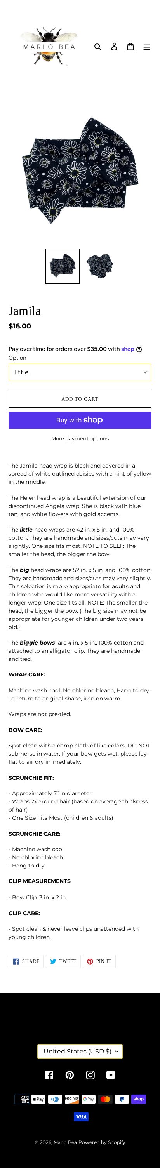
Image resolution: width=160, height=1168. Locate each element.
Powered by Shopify (101, 1142)
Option (17, 358)
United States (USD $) (77, 1051)
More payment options (80, 438)
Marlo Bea (65, 1142)
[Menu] (147, 46)
